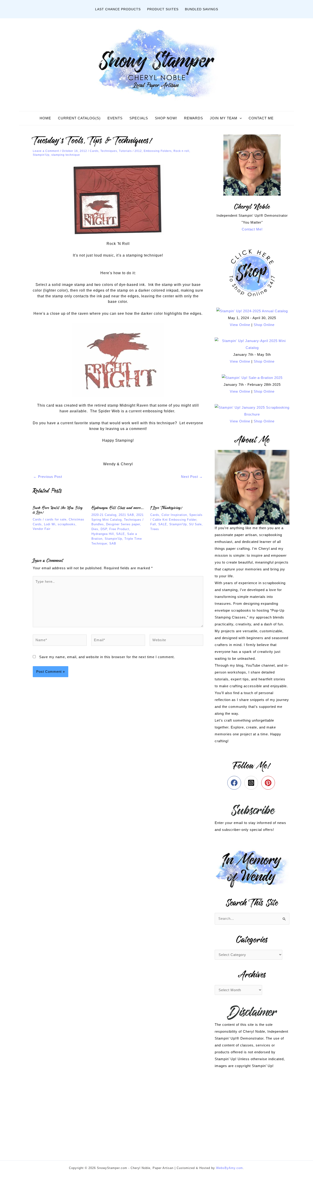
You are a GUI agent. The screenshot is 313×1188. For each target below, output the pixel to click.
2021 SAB (126, 515)
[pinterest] (269, 783)
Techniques (108, 151)
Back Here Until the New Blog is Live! (58, 510)
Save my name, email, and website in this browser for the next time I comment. (107, 657)
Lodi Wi (49, 524)
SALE (120, 534)
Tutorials (125, 151)
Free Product (119, 529)
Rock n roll (181, 151)
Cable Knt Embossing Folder (174, 519)
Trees (154, 529)
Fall (153, 524)
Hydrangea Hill (102, 534)
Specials (196, 515)
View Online (240, 325)
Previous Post (47, 476)
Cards (94, 151)
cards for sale (55, 519)
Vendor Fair (41, 529)
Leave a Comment (46, 151)
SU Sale (195, 524)
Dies (94, 529)
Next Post (192, 476)
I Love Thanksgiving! (166, 508)
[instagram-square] (252, 783)
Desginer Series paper (123, 524)
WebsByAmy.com (229, 1168)
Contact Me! (252, 229)
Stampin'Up (41, 154)
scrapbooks (66, 524)
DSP (104, 529)
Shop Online (264, 325)
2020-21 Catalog (103, 515)
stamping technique (65, 154)
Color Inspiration (174, 515)
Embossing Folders (158, 151)
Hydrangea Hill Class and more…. (117, 508)
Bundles (97, 524)
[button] (239, 118)
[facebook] (235, 783)
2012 (138, 151)
